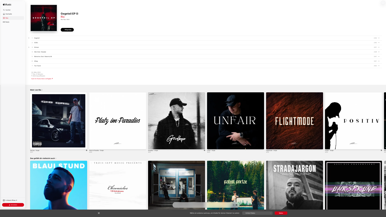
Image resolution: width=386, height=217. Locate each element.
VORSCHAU (374, 38)
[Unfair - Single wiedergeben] (209, 146)
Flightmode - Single (272, 93)
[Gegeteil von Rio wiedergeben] (32, 38)
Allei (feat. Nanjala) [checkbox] (40, 52)
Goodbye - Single (153, 93)
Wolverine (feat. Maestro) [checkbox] (42, 56)
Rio (63, 16)
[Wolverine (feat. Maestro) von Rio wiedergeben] (32, 56)
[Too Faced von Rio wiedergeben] (32, 66)
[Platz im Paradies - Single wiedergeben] (91, 146)
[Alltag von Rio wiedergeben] (32, 61)
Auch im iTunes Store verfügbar (41, 78)
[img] (7, 4)
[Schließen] (99, 213)
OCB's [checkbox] (36, 42)
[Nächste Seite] (384, 120)
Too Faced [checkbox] (37, 66)
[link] (36, 90)
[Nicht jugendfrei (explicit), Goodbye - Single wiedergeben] (150, 146)
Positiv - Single (329, 93)
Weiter (281, 213)
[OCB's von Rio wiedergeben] (32, 43)
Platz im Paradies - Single (97, 93)
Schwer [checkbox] (36, 47)
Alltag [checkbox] (36, 61)
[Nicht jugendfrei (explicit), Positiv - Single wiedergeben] (327, 146)
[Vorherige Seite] (28, 120)
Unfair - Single (211, 93)
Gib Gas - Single (35, 93)
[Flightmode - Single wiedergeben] (268, 146)
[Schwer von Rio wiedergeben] (32, 47)
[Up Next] (233, 205)
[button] (13, 10)
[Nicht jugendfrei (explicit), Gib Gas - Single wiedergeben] (32, 146)
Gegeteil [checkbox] (37, 38)
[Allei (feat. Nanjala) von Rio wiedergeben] (32, 52)
